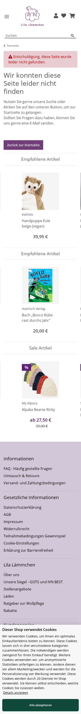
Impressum (13, 521)
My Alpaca (29, 403)
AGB (7, 514)
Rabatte (10, 610)
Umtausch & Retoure (21, 475)
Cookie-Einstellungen (21, 543)
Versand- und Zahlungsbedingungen (34, 482)
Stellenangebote (17, 589)
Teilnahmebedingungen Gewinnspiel (34, 536)
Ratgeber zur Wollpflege (24, 603)
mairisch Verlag (33, 309)
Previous (11, 206)
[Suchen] (73, 35)
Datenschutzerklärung (22, 507)
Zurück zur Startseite (23, 145)
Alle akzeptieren (40, 705)
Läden (9, 596)
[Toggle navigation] (6, 16)
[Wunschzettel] (64, 16)
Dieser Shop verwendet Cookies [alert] (29, 629)
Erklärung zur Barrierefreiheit (28, 550)
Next (70, 206)
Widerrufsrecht (16, 528)
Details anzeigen (15, 692)
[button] (56, 16)
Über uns (11, 574)
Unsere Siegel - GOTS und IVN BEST (33, 581)
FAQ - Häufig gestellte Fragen (28, 468)
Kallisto (27, 214)
